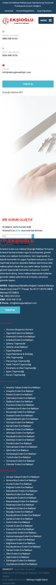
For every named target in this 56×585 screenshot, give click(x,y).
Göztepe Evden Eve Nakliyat (20, 422)
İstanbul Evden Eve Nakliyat (19, 340)
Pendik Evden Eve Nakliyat (19, 443)
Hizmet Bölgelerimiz (25, 11)
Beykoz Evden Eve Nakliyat (19, 394)
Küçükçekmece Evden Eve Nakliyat (23, 546)
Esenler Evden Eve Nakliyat (19, 526)
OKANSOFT (8, 569)
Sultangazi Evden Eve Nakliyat (21, 560)
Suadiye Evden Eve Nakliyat (19, 415)
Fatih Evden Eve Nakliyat (18, 522)
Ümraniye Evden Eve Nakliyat (20, 461)
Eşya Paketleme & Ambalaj (19, 354)
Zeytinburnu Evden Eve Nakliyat (21, 564)
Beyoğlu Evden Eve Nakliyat (19, 512)
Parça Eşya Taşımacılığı (18, 361)
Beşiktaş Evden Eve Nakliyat (20, 505)
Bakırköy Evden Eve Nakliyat (20, 494)
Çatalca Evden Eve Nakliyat (19, 519)
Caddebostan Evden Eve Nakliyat (22, 408)
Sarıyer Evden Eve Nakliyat (19, 550)
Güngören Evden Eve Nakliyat (20, 539)
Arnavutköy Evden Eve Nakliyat (21, 480)
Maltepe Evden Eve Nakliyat (19, 429)
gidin (18, 230)
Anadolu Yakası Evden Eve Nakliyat (23, 387)
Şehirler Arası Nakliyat (17, 347)
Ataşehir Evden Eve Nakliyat (20, 391)
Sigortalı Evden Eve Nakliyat (19, 333)
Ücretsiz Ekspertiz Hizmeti (19, 329)
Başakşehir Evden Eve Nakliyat (21, 498)
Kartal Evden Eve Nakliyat (18, 426)
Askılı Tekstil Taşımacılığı (18, 364)
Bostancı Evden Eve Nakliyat (20, 405)
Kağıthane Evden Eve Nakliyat (20, 543)
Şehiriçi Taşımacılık (15, 343)
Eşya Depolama (44, 11)
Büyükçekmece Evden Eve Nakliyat (23, 515)
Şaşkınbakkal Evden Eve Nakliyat (22, 419)
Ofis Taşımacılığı (14, 357)
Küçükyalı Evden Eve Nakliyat (20, 436)
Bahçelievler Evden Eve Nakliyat (21, 491)
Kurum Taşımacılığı (15, 375)
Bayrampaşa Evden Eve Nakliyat (22, 501)
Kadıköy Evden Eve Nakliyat (19, 401)
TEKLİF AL (28, 84)
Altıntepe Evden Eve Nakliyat (20, 433)
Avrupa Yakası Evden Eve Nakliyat (22, 477)
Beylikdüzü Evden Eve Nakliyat (21, 508)
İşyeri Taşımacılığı (15, 371)
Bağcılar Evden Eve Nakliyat (19, 487)
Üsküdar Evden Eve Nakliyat (19, 464)
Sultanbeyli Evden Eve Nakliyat (21, 454)
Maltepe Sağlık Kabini (37, 579)
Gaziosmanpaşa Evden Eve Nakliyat (24, 536)
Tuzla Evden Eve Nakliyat (18, 457)
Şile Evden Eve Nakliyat (17, 450)
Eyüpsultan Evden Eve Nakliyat (21, 532)
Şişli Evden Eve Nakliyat (17, 557)
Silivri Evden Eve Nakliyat (18, 553)
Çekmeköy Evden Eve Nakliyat (21, 398)
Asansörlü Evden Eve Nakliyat (20, 336)
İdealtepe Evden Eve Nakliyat (20, 440)
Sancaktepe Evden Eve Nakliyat (21, 447)
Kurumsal (9, 11)
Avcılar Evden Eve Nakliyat (19, 484)
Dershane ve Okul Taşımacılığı (21, 368)
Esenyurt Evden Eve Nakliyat (20, 529)
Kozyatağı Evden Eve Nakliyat (20, 412)
